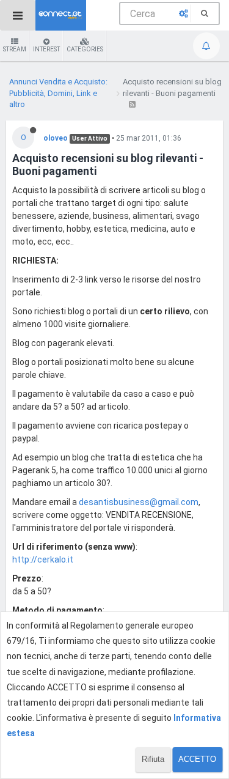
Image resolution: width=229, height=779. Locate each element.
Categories (85, 49)
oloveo (55, 138)
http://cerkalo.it (42, 559)
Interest (46, 49)
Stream (14, 49)
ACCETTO (197, 759)
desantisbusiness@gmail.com (138, 502)
